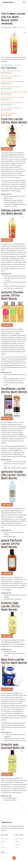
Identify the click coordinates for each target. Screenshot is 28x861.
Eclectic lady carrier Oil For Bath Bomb (11, 102)
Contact (3, 847)
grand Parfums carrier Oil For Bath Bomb (12, 97)
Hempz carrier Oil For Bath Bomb (10, 76)
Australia (17, 844)
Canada (17, 841)
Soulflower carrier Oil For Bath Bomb (11, 86)
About (3, 841)
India (16, 847)
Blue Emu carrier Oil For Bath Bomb (11, 108)
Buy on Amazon (7, 149)
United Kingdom (19, 839)
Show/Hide (17, 65)
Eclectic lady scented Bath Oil (9, 113)
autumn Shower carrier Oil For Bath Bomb (13, 81)
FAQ (2, 844)
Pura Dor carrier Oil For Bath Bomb (11, 71)
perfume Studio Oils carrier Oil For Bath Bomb (14, 92)
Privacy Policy (5, 839)
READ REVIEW (7, 73)
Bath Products (22, 27)
